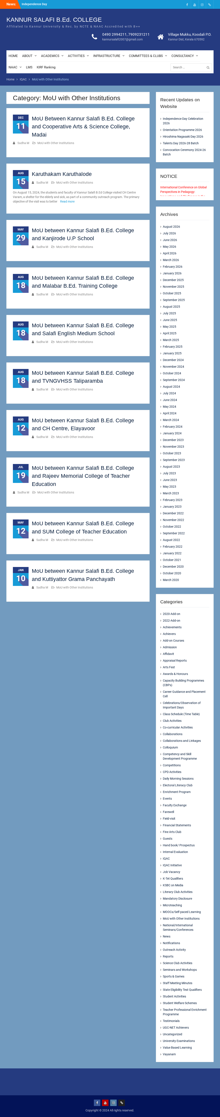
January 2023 (172, 506)
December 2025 (173, 280)
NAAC (13, 67)
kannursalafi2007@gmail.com (122, 39)
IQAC (166, 858)
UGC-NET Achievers (176, 1027)
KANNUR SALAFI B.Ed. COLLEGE (54, 19)
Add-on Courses (173, 640)
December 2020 (173, 566)
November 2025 (173, 286)
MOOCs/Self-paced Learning (182, 912)
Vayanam (169, 1054)
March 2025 (171, 340)
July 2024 (169, 393)
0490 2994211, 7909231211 (126, 34)
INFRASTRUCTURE (106, 56)
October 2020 (172, 573)
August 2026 (171, 226)
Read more (67, 201)
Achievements (172, 627)
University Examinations (179, 1041)
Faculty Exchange (174, 805)
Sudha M (23, 143)
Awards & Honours (175, 674)
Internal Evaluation (175, 852)
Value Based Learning (177, 1047)
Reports (168, 956)
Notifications (171, 943)
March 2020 (171, 580)
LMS (29, 67)
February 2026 (172, 266)
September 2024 (174, 380)
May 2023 (169, 486)
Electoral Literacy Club (177, 785)
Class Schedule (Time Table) (181, 714)
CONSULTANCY (182, 56)
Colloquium (170, 747)
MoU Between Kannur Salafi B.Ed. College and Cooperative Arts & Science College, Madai (83, 126)
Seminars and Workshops (180, 969)
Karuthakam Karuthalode (62, 174)
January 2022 (172, 553)
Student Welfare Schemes (180, 1003)
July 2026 (169, 233)
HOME (13, 56)
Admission (170, 647)
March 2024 (171, 420)
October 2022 (172, 526)
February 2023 (172, 500)
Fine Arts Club (172, 832)
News (166, 936)
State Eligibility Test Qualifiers (182, 989)
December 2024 (173, 360)
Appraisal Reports (175, 660)
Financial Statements (177, 825)
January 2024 (172, 433)
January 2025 (172, 353)
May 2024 (169, 406)
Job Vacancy (171, 872)
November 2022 (173, 520)
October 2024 (172, 373)
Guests (167, 838)
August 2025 (171, 306)
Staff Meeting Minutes (177, 983)
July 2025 (169, 313)
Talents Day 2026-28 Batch (181, 143)
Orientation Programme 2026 (182, 130)
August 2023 (171, 466)
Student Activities (174, 996)
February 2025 (172, 346)
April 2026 (169, 253)
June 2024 (170, 400)
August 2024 (171, 386)
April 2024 (169, 413)
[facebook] (187, 4)
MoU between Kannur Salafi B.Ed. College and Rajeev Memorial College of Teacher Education (83, 476)
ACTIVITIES (76, 56)
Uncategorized (172, 1034)
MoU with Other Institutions (55, 143)
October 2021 (172, 560)
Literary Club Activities (177, 892)
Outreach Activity (174, 949)
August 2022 (171, 540)
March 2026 (171, 260)
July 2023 (169, 473)
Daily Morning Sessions (178, 778)
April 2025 (169, 333)
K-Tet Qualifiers (173, 878)
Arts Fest (169, 667)
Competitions (172, 765)
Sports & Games (173, 976)
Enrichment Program (177, 792)
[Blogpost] (210, 4)
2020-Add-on (171, 614)
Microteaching (172, 905)
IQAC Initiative (172, 865)
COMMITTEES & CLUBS (146, 56)
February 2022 (172, 546)
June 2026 (170, 240)
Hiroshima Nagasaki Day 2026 (183, 136)
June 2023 (170, 480)
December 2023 (173, 440)
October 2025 (172, 293)
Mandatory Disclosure (177, 898)
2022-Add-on (171, 620)
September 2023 (174, 460)
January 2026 (172, 273)
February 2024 (172, 426)
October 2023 (172, 453)
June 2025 (170, 320)
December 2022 (173, 513)
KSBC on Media (173, 885)
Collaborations (172, 734)
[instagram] (202, 4)
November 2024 (173, 366)
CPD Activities (172, 772)
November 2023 (173, 446)
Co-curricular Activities (178, 727)
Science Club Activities (177, 963)
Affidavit (168, 654)
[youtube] (194, 4)
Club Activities (172, 720)
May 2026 (169, 246)
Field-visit (169, 818)
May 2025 (169, 326)
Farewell (168, 812)
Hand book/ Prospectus (179, 845)
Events (167, 798)
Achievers (169, 634)
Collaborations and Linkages (182, 740)
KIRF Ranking (46, 67)
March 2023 (171, 493)
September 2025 (174, 300)
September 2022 (174, 533)
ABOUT (27, 56)
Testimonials (171, 1021)
